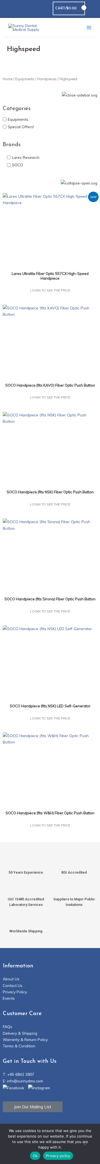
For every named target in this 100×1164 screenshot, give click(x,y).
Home (7, 79)
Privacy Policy (15, 991)
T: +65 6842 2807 (18, 1074)
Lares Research (25, 157)
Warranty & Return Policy (25, 1039)
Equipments (24, 79)
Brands (12, 145)
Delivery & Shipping (20, 1033)
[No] (85, 1144)
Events (9, 998)
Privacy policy (58, 1156)
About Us (11, 978)
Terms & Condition (19, 1045)
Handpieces (47, 79)
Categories (17, 108)
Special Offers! (21, 126)
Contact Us (12, 985)
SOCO (17, 164)
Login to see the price (50, 290)
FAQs (7, 1026)
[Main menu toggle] (89, 27)
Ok (35, 1156)
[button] (92, 8)
